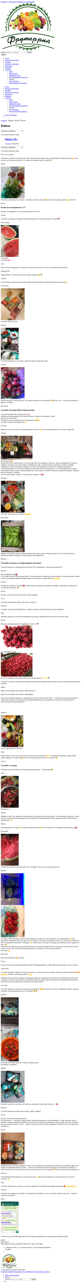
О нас (7, 58)
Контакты (8, 66)
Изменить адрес (15, 75)
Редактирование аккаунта (18, 77)
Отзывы (8, 62)
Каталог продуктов (12, 60)
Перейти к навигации (9, 2)
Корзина (8, 68)
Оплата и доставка (11, 64)
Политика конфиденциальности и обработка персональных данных (25, 1272)
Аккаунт (8, 70)
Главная (4, 120)
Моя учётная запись (12, 1275)
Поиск (29, 52)
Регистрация (13, 81)
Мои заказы (13, 73)
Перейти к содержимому (26, 2)
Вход (11, 71)
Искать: (3, 52)
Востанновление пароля (18, 83)
